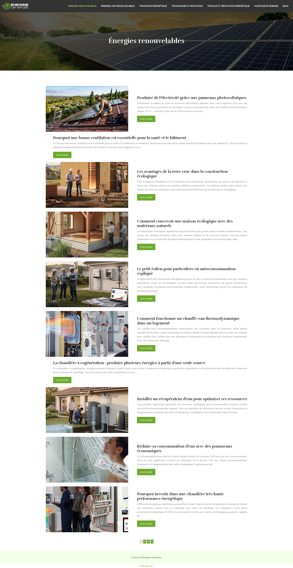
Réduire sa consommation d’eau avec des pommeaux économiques (184, 448)
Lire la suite (146, 119)
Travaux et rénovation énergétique (228, 6)
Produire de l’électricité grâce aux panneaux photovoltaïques (191, 97)
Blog (285, 6)
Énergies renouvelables (82, 6)
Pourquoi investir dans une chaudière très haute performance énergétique (180, 496)
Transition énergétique (153, 6)
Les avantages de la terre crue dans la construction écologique (182, 173)
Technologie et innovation (187, 6)
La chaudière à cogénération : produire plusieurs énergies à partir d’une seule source (129, 362)
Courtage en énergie (266, 6)
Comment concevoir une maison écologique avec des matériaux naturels (185, 223)
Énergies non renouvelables (118, 6)
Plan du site (146, 566)
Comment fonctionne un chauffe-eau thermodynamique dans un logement (188, 320)
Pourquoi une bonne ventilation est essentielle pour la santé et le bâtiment (119, 137)
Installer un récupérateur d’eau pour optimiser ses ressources (192, 399)
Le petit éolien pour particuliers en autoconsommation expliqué (186, 271)
